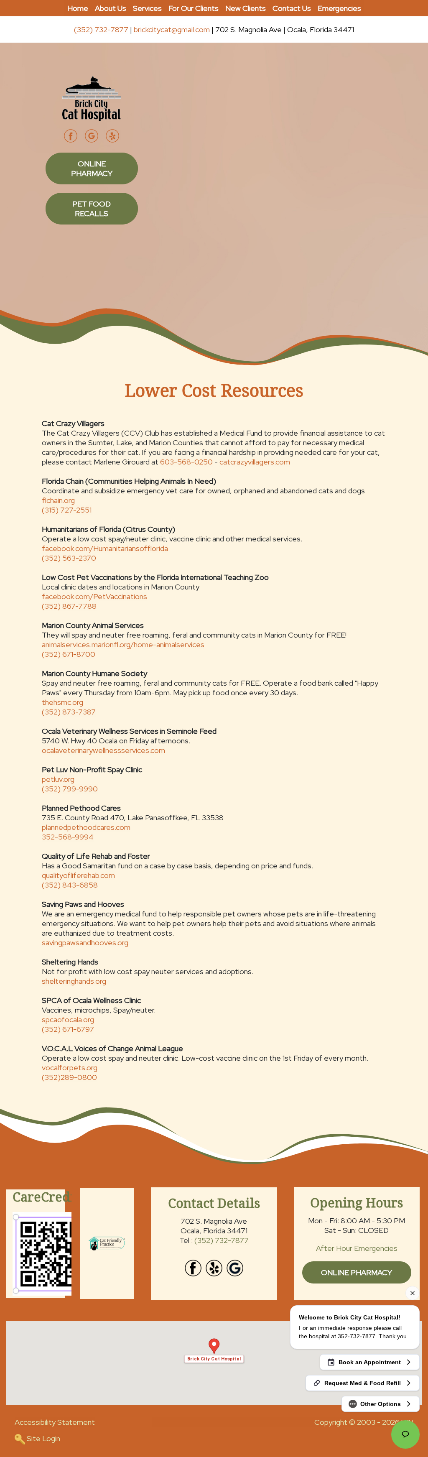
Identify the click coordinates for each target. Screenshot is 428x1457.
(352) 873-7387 (69, 712)
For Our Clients (193, 8)
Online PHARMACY (91, 168)
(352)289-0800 (69, 1077)
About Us (110, 8)
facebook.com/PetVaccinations (94, 596)
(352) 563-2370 (69, 558)
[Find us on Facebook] (193, 1267)
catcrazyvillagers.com (254, 462)
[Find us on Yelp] (214, 1267)
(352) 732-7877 (101, 29)
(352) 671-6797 (68, 1029)
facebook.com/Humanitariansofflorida (105, 548)
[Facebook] (70, 135)
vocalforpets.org (69, 1067)
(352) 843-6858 (70, 885)
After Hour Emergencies (356, 1248)
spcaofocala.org (68, 1019)
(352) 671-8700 (68, 654)
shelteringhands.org (74, 981)
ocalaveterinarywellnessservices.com (103, 750)
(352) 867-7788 (69, 606)
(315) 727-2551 (67, 510)
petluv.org (58, 779)
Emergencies (339, 8)
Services (147, 8)
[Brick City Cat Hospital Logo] (91, 98)
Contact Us (292, 8)
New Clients (245, 8)
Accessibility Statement (55, 1422)
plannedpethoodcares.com (86, 827)
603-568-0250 (186, 462)
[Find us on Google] (235, 1267)
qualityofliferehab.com (78, 875)
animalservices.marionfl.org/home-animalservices (123, 644)
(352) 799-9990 (70, 789)
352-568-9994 (68, 837)
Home (77, 8)
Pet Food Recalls (91, 208)
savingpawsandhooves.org (85, 942)
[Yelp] (112, 135)
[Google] (91, 135)
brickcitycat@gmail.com (172, 29)
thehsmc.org (62, 702)
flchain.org (58, 500)
